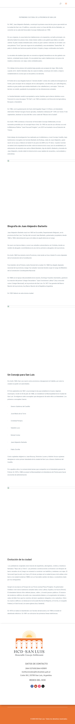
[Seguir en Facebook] (32, 686)
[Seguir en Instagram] (39, 686)
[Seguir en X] (43, 686)
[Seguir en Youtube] (35, 686)
